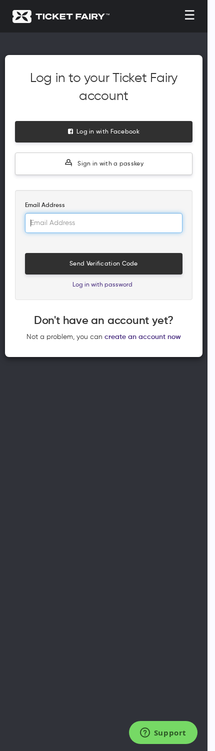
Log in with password (102, 285)
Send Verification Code (104, 264)
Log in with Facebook (106, 132)
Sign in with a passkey (110, 164)
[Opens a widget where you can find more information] (163, 733)
